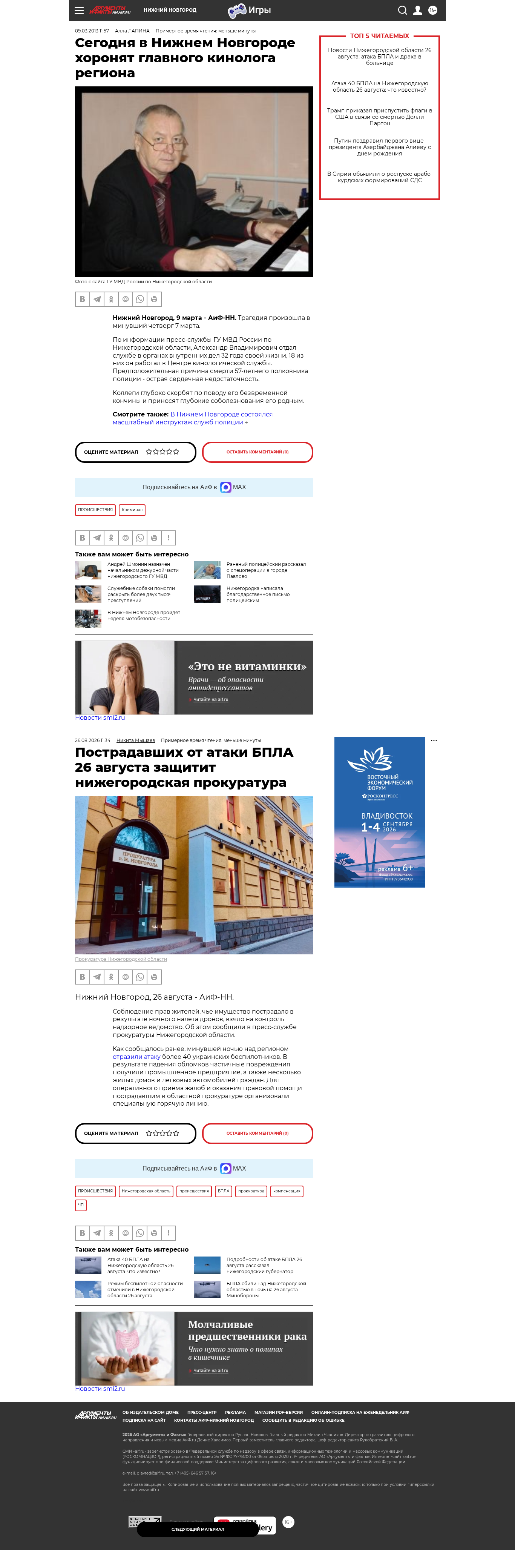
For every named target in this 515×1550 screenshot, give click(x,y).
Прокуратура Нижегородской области (121, 959)
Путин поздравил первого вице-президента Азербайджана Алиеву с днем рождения (380, 147)
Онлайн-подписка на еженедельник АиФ (360, 1412)
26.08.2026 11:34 (92, 740)
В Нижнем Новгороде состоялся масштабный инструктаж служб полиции (193, 418)
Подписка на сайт (144, 1420)
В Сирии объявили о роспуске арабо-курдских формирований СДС (379, 177)
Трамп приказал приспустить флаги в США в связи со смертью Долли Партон (379, 117)
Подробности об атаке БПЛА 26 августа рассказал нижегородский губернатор (264, 1265)
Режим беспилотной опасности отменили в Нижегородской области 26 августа (145, 1289)
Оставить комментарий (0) (258, 452)
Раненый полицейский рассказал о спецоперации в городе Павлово (266, 570)
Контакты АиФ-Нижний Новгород (214, 1420)
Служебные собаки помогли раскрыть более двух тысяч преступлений (141, 594)
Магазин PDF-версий (278, 1412)
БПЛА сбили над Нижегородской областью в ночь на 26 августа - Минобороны (266, 1289)
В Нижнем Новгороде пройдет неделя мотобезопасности (143, 615)
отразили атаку (137, 1056)
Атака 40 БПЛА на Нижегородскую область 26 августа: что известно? (379, 86)
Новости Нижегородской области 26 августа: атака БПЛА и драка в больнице (380, 56)
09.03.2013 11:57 (92, 31)
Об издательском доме (151, 1412)
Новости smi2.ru (100, 717)
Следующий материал (198, 1529)
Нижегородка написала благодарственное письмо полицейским (258, 594)
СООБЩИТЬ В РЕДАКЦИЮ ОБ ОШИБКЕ (303, 1420)
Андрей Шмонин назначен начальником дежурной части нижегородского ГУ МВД (143, 570)
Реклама (235, 1412)
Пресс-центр (201, 1412)
